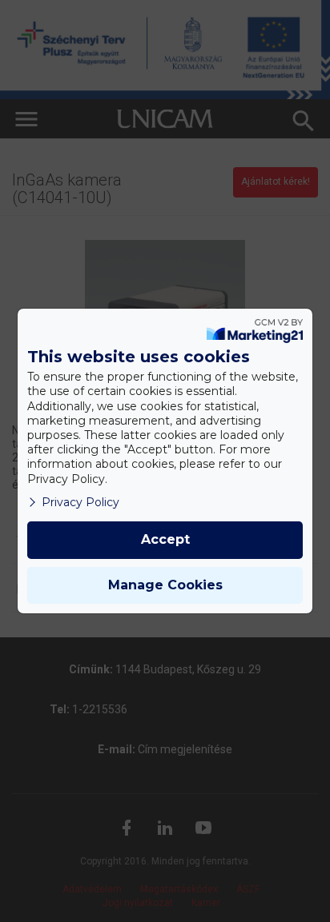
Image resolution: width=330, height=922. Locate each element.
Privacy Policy (80, 502)
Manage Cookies (165, 585)
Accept (165, 539)
